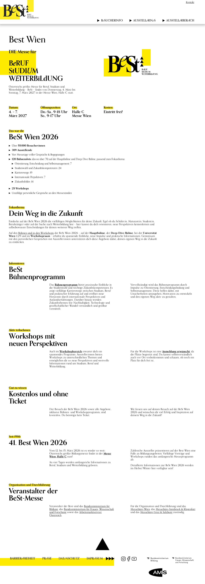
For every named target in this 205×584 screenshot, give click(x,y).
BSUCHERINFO (112, 20)
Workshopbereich (71, 351)
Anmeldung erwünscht (176, 351)
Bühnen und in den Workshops (36, 232)
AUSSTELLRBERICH (180, 20)
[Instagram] (123, 559)
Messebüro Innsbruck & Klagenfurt (175, 509)
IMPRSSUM (95, 558)
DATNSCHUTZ (69, 558)
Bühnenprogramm (66, 284)
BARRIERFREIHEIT (22, 558)
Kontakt (190, 2)
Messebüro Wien (140, 509)
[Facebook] (128, 559)
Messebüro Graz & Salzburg (156, 512)
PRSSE (47, 558)
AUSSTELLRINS (144, 20)
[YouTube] (134, 559)
